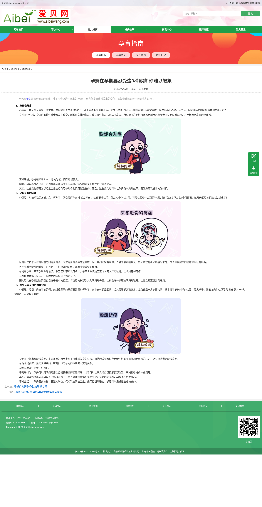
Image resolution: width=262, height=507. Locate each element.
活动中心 (55, 29)
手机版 (231, 3)
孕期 (28, 98)
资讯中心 (167, 29)
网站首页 (18, 29)
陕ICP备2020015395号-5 (87, 451)
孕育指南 (26, 69)
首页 (6, 69)
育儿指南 (92, 29)
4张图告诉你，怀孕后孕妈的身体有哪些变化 (38, 392)
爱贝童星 (241, 29)
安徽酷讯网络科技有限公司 (126, 451)
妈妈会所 (129, 29)
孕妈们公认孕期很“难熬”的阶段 (30, 386)
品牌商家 (204, 29)
